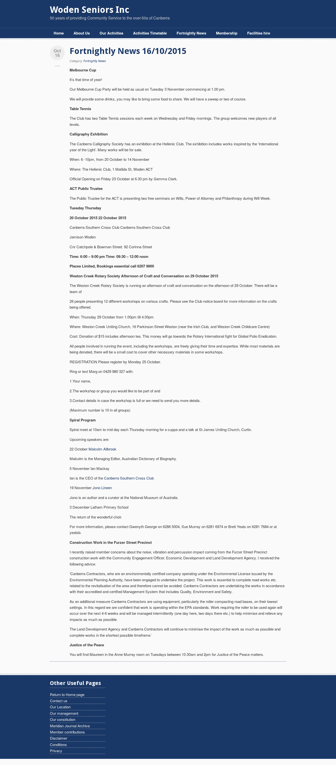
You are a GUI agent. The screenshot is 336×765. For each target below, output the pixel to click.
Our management (64, 713)
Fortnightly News (191, 33)
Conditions (58, 744)
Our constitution (62, 719)
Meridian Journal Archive (70, 725)
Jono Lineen (102, 487)
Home (59, 33)
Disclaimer (58, 738)
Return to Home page (67, 694)
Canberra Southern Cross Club (129, 478)
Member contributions (67, 731)
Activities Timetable (150, 33)
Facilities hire (258, 33)
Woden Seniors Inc (89, 9)
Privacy (56, 750)
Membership (226, 33)
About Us (82, 33)
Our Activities (111, 33)
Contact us (58, 700)
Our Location (60, 706)
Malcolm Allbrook (102, 448)
